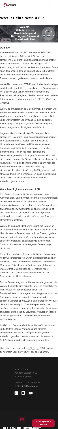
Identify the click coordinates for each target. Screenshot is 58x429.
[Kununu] (23, 393)
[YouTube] (30, 393)
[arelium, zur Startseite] (9, 5)
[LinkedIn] (16, 393)
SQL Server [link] (34, 348)
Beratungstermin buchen (43, 423)
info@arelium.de (30, 386)
